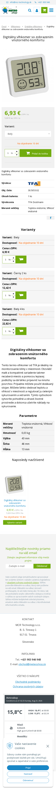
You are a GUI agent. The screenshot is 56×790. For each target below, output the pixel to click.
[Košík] (44, 10)
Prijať (28, 767)
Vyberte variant (14, 522)
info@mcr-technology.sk (20, 2)
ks (12, 153)
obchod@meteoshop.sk (32, 664)
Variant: (10, 126)
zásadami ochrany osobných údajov (23, 582)
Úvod (4, 26)
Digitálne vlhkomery (33, 26)
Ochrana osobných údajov (28, 686)
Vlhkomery (15, 26)
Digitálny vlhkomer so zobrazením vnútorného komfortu (15, 503)
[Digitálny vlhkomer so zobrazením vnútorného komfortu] (28, 75)
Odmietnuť (28, 780)
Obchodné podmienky (28, 682)
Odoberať (42, 566)
